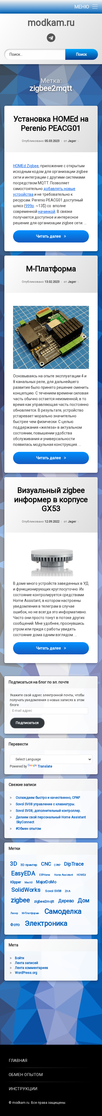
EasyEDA (23, 873)
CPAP (57, 865)
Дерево (66, 900)
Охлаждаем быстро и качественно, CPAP (48, 798)
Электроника (46, 923)
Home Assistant (63, 874)
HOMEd (81, 874)
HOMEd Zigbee (26, 166)
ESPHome (44, 874)
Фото (15, 924)
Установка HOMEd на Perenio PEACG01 (51, 123)
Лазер (14, 913)
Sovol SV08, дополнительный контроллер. (48, 811)
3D (13, 863)
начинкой (46, 211)
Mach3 (28, 882)
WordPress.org (26, 973)
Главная (18, 1060)
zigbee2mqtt (44, 901)
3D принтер (28, 865)
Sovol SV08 (53, 891)
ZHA (67, 891)
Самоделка (63, 911)
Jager (72, 141)
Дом (83, 900)
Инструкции (23, 1088)
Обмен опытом (26, 1074)
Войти (19, 958)
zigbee (20, 900)
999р (29, 206)
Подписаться (27, 722)
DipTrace (74, 864)
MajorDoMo (46, 881)
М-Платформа (30, 913)
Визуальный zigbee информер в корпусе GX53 (51, 499)
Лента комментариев (31, 968)
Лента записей (26, 963)
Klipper (15, 881)
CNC (46, 864)
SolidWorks (26, 889)
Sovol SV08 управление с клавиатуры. (45, 804)
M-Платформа (51, 268)
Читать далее (62, 236)
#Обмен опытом (28, 829)
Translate (45, 766)
